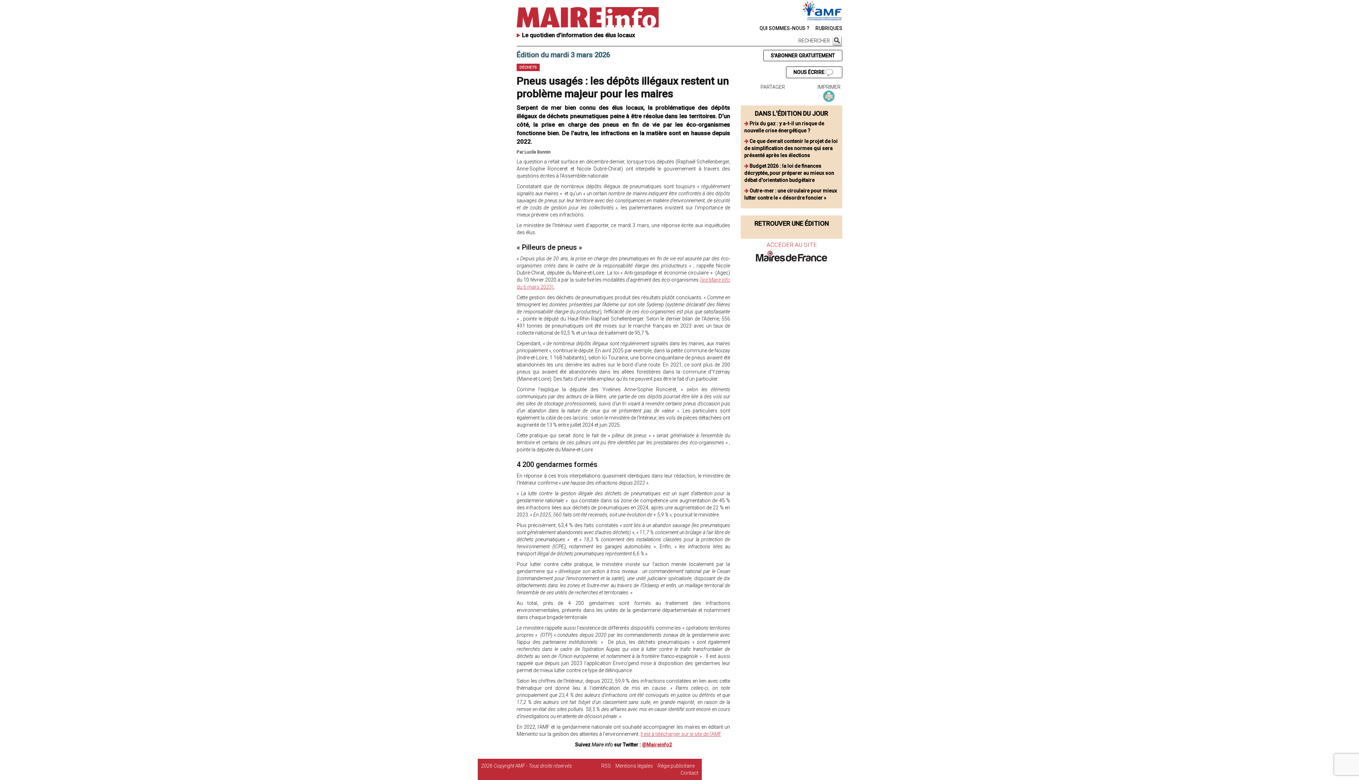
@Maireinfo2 (657, 744)
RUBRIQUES (828, 28)
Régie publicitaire (676, 766)
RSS (606, 766)
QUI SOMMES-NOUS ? (784, 28)
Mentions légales (634, 766)
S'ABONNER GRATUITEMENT (803, 55)
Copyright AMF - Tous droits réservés (533, 766)
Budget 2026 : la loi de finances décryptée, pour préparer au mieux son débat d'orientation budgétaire (789, 173)
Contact (689, 773)
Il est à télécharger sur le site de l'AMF (681, 734)
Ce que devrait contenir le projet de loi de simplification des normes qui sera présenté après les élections (791, 148)
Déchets (528, 67)
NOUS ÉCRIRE (809, 72)
